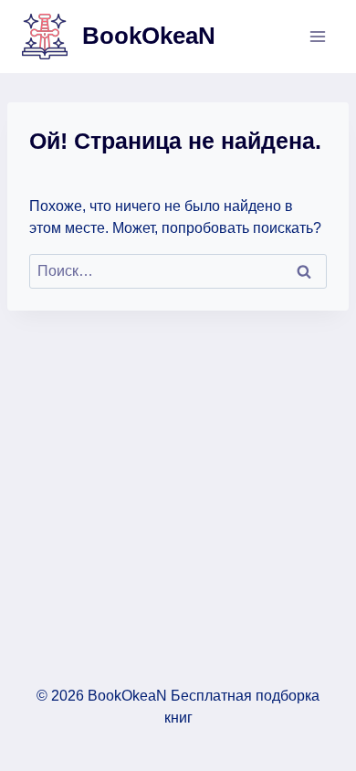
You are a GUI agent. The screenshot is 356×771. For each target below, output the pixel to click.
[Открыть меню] (317, 36)
